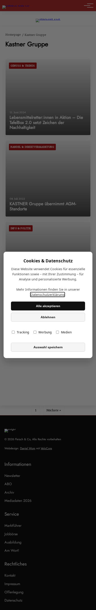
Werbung (45, 332)
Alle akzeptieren (48, 306)
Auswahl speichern (48, 347)
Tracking (23, 332)
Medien (66, 332)
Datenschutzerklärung (48, 295)
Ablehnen (48, 317)
